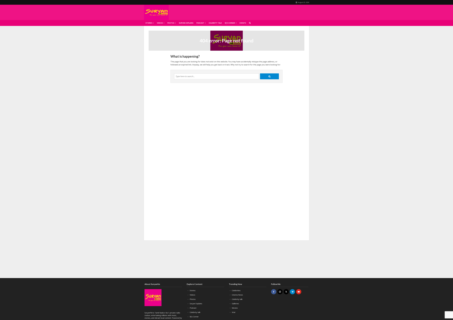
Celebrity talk (215, 23)
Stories (148, 23)
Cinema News (237, 295)
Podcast (200, 23)
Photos (170, 23)
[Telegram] (292, 291)
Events (243, 23)
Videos (160, 23)
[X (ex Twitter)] (286, 291)
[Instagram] (280, 291)
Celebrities (236, 290)
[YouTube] (298, 291)
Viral (233, 312)
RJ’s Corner (230, 23)
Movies (235, 308)
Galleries (235, 303)
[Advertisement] (280, 12)
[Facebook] (273, 291)
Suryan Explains (186, 23)
